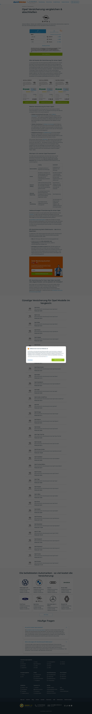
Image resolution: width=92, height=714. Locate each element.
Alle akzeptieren (58, 359)
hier (47, 356)
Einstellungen (30, 359)
